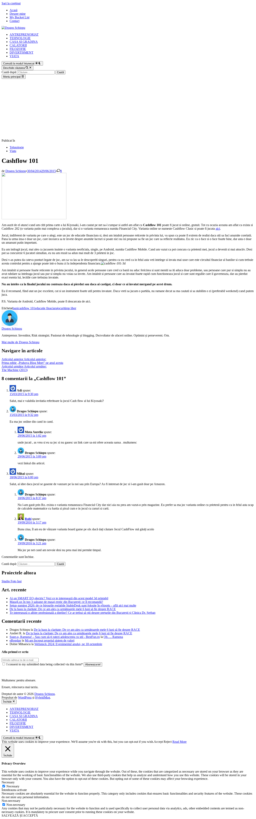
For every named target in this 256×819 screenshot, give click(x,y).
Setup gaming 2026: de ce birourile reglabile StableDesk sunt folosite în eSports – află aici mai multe (73, 605)
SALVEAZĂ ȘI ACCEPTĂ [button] (20, 815)
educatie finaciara (46, 308)
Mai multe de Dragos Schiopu (20, 342)
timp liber (70, 308)
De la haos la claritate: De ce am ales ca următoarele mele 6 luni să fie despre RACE (63, 609)
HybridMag (42, 697)
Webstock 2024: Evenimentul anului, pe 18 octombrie (68, 644)
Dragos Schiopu (15, 171)
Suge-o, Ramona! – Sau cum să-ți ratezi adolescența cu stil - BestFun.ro (55, 637)
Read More (179, 741)
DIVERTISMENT (21, 52)
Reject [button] (168, 741)
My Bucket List (19, 17)
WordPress (25, 697)
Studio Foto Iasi (12, 581)
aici (218, 228)
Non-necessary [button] (11, 800)
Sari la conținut (11, 3)
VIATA (14, 56)
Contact (14, 21)
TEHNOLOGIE (20, 38)
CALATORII (18, 45)
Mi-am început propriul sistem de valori (49, 640)
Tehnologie (17, 147)
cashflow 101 (26, 308)
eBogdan (15, 640)
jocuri (60, 308)
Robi (28, 519)
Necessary (12, 786)
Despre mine (18, 13)
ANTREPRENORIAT (24, 34)
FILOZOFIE (18, 49)
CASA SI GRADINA (24, 41)
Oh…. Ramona (113, 637)
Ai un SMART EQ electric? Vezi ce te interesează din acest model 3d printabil (59, 598)
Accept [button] (158, 741)
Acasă (13, 10)
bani (15, 308)
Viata (13, 151)
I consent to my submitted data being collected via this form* (45, 664)
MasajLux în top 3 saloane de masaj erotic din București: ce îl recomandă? (56, 602)
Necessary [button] (8, 782)
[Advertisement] (128, 109)
